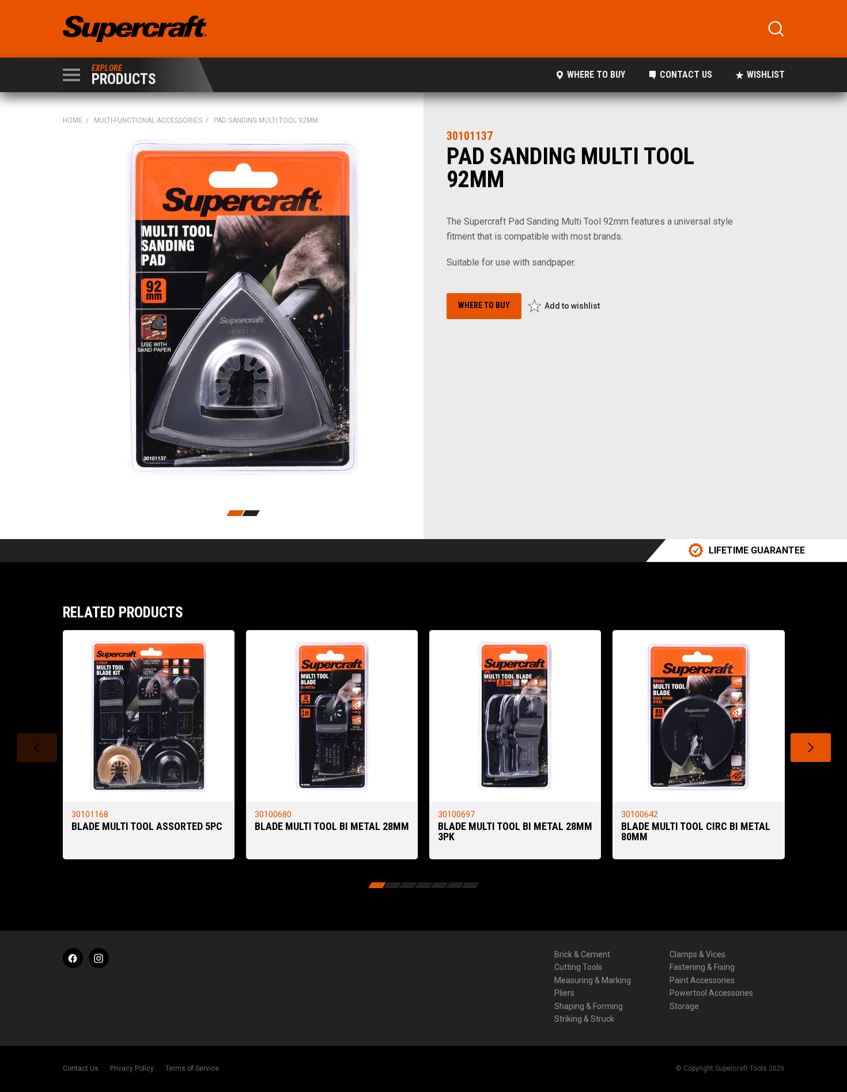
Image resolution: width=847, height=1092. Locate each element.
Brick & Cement (582, 954)
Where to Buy (596, 74)
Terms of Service (192, 1068)
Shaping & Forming (588, 1006)
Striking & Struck (584, 1018)
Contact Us (686, 74)
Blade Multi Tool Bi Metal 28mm (332, 826)
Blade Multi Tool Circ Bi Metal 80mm (695, 831)
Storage (684, 1006)
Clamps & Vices (697, 954)
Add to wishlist (572, 305)
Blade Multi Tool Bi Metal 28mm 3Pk (515, 831)
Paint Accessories (702, 980)
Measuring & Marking (592, 980)
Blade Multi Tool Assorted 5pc (146, 826)
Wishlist (766, 74)
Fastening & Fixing (702, 967)
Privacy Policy (132, 1068)
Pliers (564, 993)
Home (72, 120)
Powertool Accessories (711, 993)
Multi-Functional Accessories (148, 120)
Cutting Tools (578, 967)
